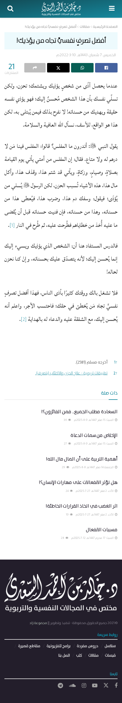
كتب (79, 655)
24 (67, 491)
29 (64, 467)
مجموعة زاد (38, 623)
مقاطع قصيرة (29, 646)
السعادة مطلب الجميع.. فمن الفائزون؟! (79, 412)
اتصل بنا (64, 655)
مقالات (93, 655)
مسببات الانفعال (102, 530)
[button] (12, 228)
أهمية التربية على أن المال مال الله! (82, 459)
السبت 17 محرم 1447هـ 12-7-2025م (92, 538)
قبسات (110, 655)
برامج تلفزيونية (58, 646)
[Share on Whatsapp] (82, 67)
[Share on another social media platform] (35, 67)
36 (66, 420)
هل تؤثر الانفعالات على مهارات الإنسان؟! (78, 482)
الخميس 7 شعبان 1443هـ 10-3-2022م (86, 55)
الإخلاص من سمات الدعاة (94, 435)
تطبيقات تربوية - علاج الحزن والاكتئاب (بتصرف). (71, 373)
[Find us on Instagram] (84, 685)
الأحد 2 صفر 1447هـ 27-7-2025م (95, 491)
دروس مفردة (87, 646)
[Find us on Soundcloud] (72, 685)
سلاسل (110, 646)
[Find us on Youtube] (94, 685)
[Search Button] (10, 9)
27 (66, 443)
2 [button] (115, 373)
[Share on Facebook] (106, 67)
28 (63, 538)
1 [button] (116, 362)
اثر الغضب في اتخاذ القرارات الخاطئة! (82, 506)
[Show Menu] (112, 9)
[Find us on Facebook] (116, 685)
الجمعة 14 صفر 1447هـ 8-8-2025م (93, 467)
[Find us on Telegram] (60, 685)
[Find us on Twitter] (106, 685)
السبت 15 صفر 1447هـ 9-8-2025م (94, 420)
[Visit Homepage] (61, 8)
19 (67, 514)
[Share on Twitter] (58, 67)
